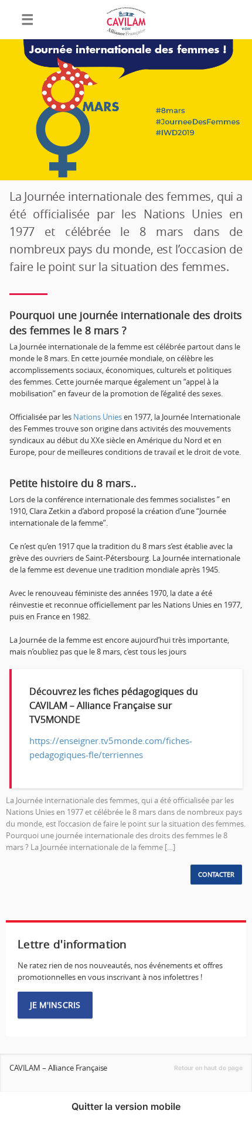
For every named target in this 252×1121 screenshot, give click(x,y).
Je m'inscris (55, 1004)
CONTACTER (216, 874)
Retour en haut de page (208, 1068)
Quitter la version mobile (126, 1106)
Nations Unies (97, 417)
